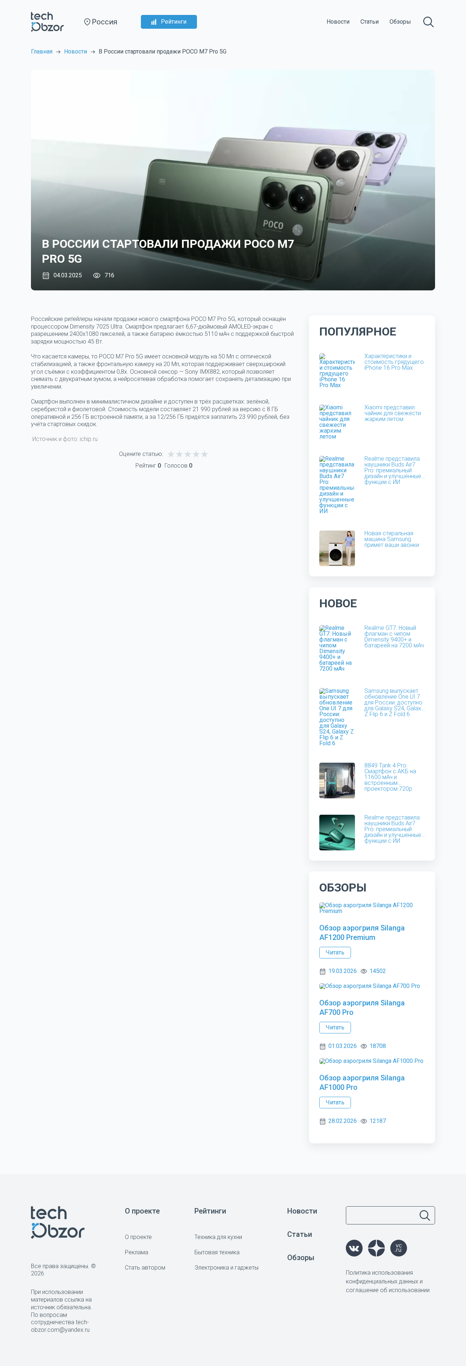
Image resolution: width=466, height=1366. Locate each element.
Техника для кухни (218, 1237)
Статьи (369, 21)
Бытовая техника (217, 1252)
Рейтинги (173, 21)
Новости (338, 21)
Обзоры (400, 21)
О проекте (142, 1211)
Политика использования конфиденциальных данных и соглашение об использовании (388, 1281)
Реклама (136, 1252)
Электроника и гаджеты (226, 1267)
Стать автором (145, 1267)
